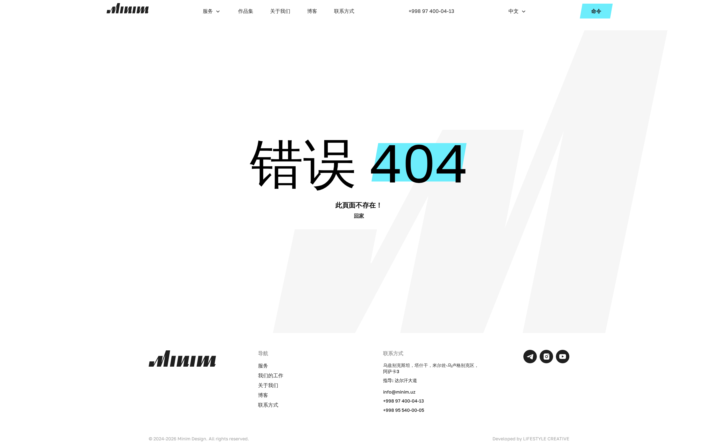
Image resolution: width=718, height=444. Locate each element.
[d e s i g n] (128, 8)
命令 (596, 11)
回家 (359, 215)
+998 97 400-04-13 (431, 11)
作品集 (245, 11)
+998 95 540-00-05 (403, 410)
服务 (208, 11)
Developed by (531, 438)
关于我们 (280, 11)
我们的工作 (270, 375)
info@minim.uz (399, 392)
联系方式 (344, 11)
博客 (312, 11)
